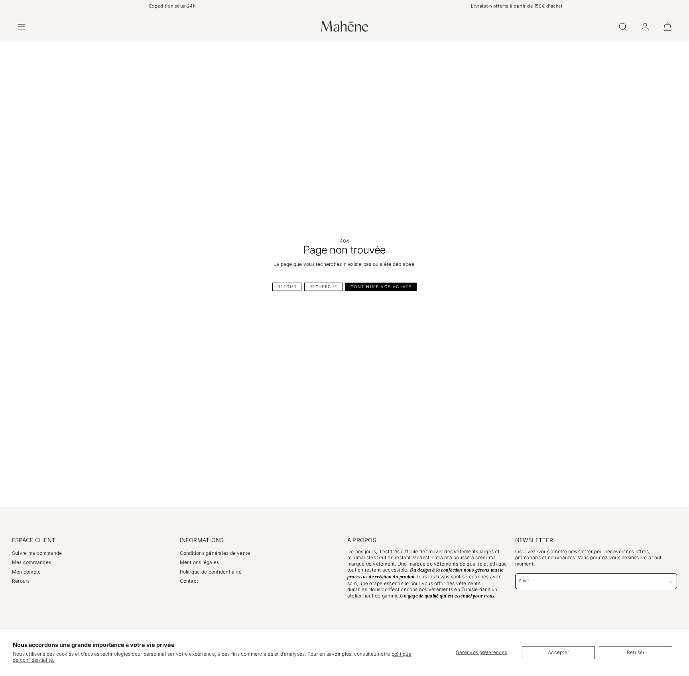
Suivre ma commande (37, 553)
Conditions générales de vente (215, 553)
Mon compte (26, 572)
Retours (21, 581)
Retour (287, 286)
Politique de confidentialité (211, 572)
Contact (189, 581)
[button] (21, 26)
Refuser (636, 652)
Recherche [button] (323, 286)
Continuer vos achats (380, 286)
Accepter (558, 652)
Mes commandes (31, 562)
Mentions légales (199, 562)
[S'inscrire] (671, 581)
